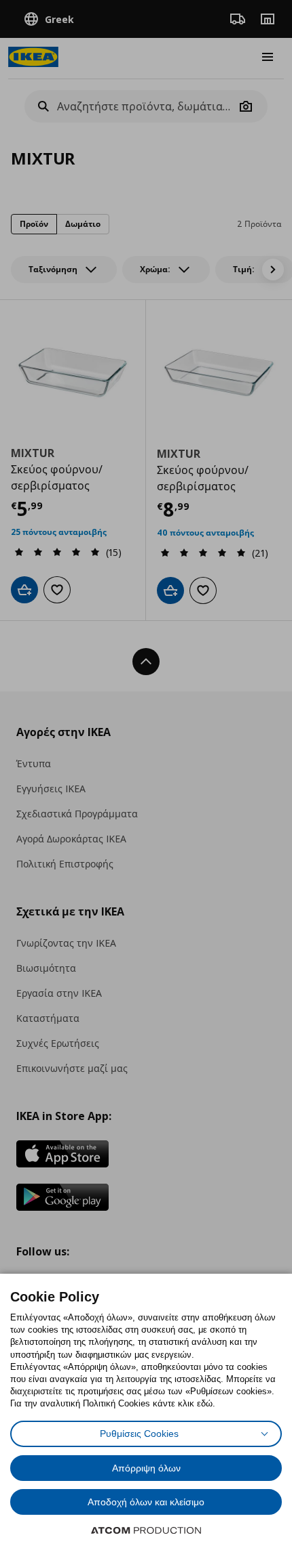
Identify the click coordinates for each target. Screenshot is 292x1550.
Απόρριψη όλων (146, 1468)
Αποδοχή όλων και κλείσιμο (146, 1502)
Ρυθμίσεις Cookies (139, 1433)
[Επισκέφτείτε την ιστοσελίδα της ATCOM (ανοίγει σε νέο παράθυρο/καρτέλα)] (146, 1530)
